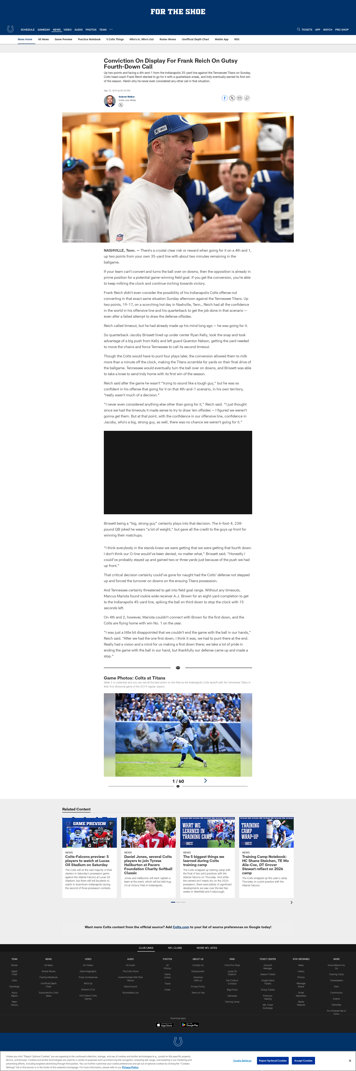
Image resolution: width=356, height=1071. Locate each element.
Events (336, 998)
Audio (130, 959)
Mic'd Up (88, 983)
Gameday (232, 995)
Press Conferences (88, 977)
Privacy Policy (198, 986)
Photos (167, 959)
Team (14, 959)
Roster (14, 965)
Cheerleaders (336, 980)
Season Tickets (267, 974)
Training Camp (232, 1001)
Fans (336, 986)
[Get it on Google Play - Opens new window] (190, 1026)
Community (336, 992)
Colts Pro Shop (232, 965)
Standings (14, 986)
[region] (178, 1061)
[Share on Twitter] (232, 100)
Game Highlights (88, 971)
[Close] (350, 1061)
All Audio (130, 965)
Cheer (167, 989)
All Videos (88, 965)
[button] (178, 472)
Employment (198, 971)
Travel (167, 983)
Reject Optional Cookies (273, 1060)
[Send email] (240, 100)
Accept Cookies (303, 1060)
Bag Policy (232, 989)
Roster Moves (48, 971)
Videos (301, 971)
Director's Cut (88, 989)
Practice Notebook (48, 977)
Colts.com (181, 927)
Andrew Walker (127, 96)
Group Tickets (268, 989)
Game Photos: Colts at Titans (134, 677)
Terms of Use (198, 992)
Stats (14, 980)
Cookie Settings (242, 1060)
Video (88, 959)
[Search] (298, 29)
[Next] (205, 780)
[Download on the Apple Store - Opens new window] (165, 1025)
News (48, 959)
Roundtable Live (131, 992)
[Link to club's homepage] (10, 29)
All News (48, 965)
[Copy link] (247, 98)
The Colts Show (131, 971)
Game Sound (130, 986)
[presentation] (292, 903)
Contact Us (198, 965)
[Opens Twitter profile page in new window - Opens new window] (121, 105)
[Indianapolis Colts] (178, 1042)
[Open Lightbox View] (178, 743)
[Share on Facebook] (225, 100)
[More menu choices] (110, 29)
